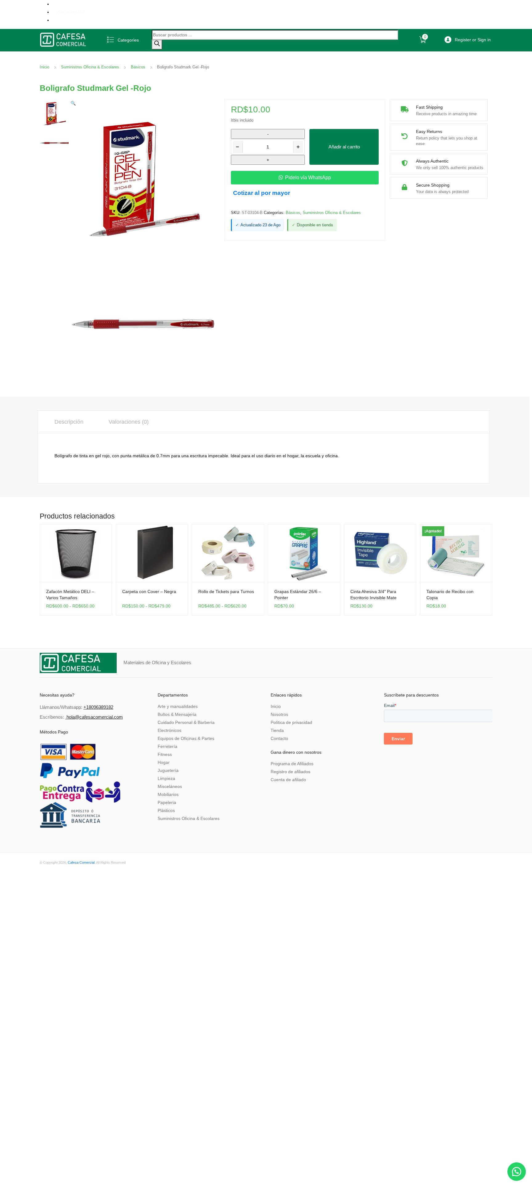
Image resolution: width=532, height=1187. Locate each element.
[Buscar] (157, 45)
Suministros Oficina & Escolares (90, 67)
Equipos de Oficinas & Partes (186, 738)
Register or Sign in (473, 39)
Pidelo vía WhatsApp (308, 177)
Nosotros (279, 714)
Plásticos (166, 810)
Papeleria (167, 802)
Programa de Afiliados (292, 763)
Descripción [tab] (68, 422)
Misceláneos (170, 786)
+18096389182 (70, 12)
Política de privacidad (291, 722)
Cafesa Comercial (81, 862)
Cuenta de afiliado (288, 779)
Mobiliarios (168, 794)
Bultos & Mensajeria (177, 714)
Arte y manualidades (178, 706)
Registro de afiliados (290, 771)
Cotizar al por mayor (261, 193)
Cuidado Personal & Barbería (186, 722)
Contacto (279, 738)
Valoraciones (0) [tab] (129, 422)
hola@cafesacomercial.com (94, 717)
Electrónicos (169, 730)
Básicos (138, 67)
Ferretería (167, 746)
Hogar (164, 762)
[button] (73, 103)
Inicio (44, 67)
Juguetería (168, 770)
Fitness (165, 754)
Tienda (277, 730)
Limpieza (166, 778)
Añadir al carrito (344, 146)
